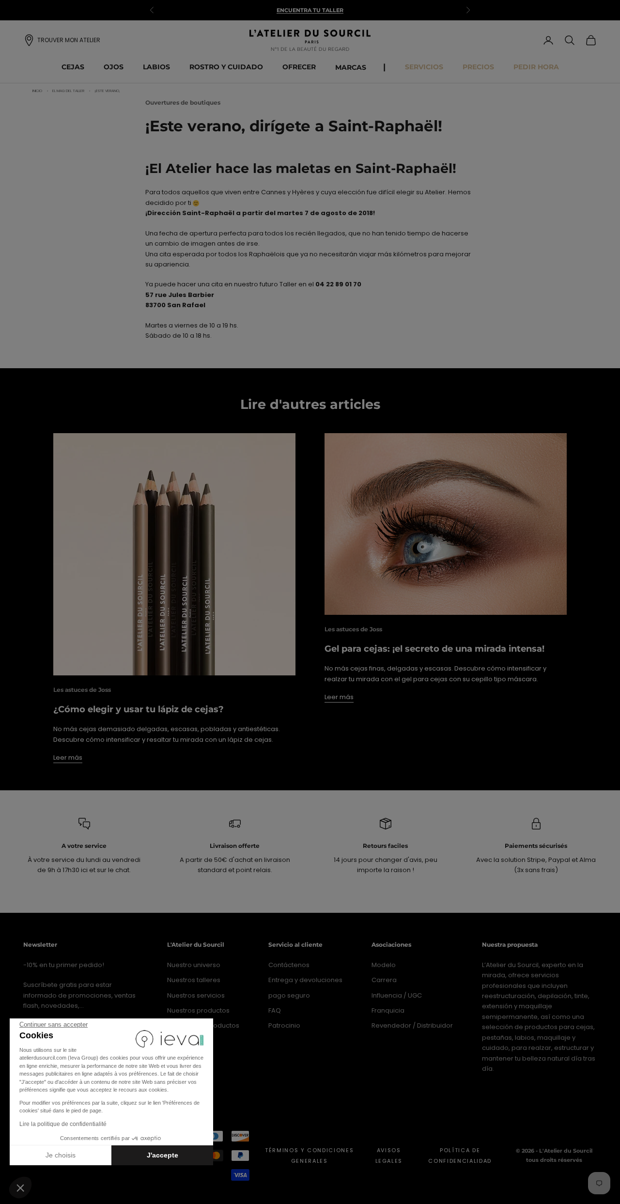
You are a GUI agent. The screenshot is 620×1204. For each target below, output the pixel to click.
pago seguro (289, 995)
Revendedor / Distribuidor (412, 1025)
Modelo (384, 964)
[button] (20, 1187)
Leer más (67, 757)
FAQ (274, 1010)
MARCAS (350, 67)
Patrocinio (284, 1025)
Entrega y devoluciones (305, 980)
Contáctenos (289, 964)
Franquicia (388, 1010)
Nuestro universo (193, 964)
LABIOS (156, 67)
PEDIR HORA (536, 67)
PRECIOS (478, 67)
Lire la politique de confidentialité (63, 1124)
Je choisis (61, 1155)
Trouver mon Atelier (68, 40)
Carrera (384, 980)
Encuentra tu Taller (310, 5)
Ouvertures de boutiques (182, 102)
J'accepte (162, 1155)
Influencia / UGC (397, 995)
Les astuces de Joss (82, 689)
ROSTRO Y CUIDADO (226, 67)
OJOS (114, 67)
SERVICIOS (424, 67)
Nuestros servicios (196, 995)
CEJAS (73, 67)
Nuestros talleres (193, 980)
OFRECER (299, 67)
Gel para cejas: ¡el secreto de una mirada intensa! (434, 648)
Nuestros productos (198, 1010)
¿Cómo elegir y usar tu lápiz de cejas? (138, 709)
